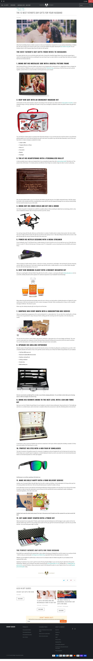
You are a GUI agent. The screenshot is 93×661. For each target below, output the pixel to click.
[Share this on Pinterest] (71, 580)
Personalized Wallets (27, 629)
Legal (56, 637)
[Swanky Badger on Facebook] (1, 1)
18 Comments (65, 606)
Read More (20, 598)
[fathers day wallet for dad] (33, 197)
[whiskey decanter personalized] (33, 297)
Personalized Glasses (27, 632)
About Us (57, 629)
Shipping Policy (58, 642)
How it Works (25, 637)
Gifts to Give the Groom (43, 636)
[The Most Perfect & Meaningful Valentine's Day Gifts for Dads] (66, 594)
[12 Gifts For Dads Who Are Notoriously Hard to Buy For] (46, 595)
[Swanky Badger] (46, 5)
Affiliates (57, 634)
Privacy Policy (58, 639)
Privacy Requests (58, 650)
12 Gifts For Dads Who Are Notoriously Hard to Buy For (46, 601)
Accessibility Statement (59, 644)
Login (86, 1)
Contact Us (57, 632)
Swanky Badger (12, 655)
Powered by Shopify (19, 655)
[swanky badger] (46, 575)
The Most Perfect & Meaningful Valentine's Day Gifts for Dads (66, 602)
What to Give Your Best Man (44, 633)
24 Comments (45, 605)
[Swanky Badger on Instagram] (3, 1)
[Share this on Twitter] (63, 580)
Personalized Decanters (27, 634)
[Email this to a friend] (74, 580)
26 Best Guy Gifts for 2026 (25, 592)
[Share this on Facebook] (67, 580)
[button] (7, 5)
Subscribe (63, 621)
